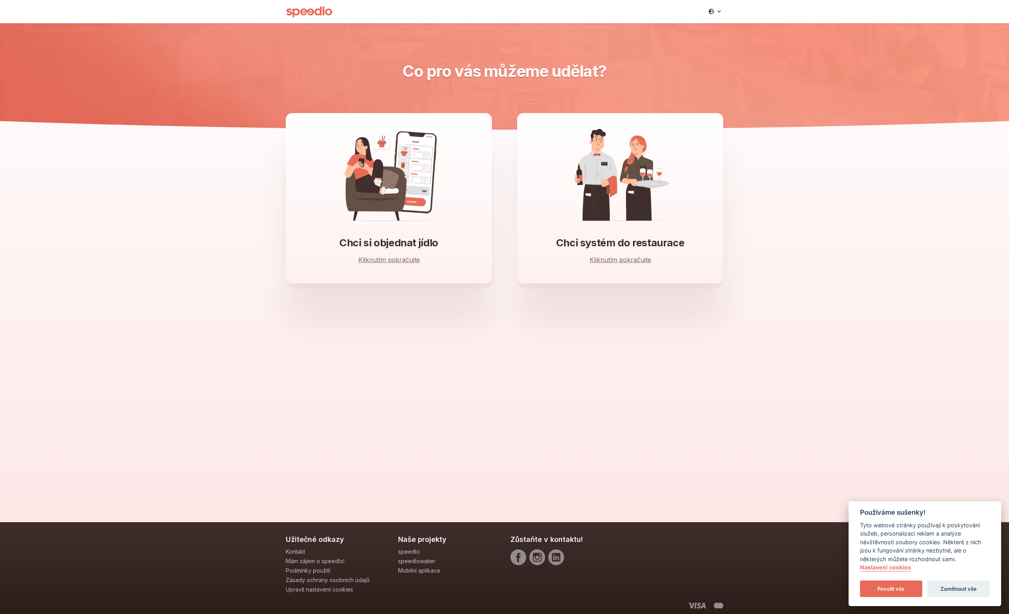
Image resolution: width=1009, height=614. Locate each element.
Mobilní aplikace (419, 570)
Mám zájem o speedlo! (315, 561)
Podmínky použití (308, 570)
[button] (714, 11)
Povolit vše (891, 589)
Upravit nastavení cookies (319, 589)
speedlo (409, 551)
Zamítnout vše (958, 589)
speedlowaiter (417, 561)
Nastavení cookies (885, 567)
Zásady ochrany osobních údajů (327, 580)
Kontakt (295, 551)
